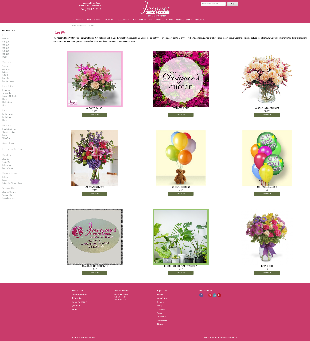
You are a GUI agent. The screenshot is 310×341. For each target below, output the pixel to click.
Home (74, 25)
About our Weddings (9, 192)
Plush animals (7, 102)
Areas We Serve (162, 298)
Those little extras (8, 132)
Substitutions (161, 317)
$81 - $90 (5, 54)
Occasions (78, 20)
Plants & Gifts (93, 20)
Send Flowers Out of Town (161, 20)
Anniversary (6, 69)
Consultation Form (8, 198)
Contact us (160, 302)
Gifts (4, 105)
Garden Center (140, 20)
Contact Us (6, 162)
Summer (5, 66)
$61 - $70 (5, 48)
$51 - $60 (5, 45)
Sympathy (109, 20)
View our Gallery (7, 195)
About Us (5, 159)
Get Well (5, 75)
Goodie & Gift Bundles (9, 96)
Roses (4, 135)
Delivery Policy (7, 165)
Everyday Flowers (8, 81)
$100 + (4, 57)
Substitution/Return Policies (12, 183)
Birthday (5, 72)
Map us (74, 309)
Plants (4, 99)
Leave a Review (7, 168)
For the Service (7, 114)
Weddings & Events (184, 20)
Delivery (5, 177)
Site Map (160, 324)
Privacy (4, 180)
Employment (161, 309)
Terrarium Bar (7, 93)
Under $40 (5, 39)
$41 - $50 (5, 42)
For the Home (7, 117)
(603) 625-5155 (92, 9)
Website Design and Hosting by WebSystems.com (221, 337)
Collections (123, 20)
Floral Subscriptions (9, 129)
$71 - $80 (5, 51)
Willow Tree (6, 138)
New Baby (5, 78)
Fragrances (6, 90)
